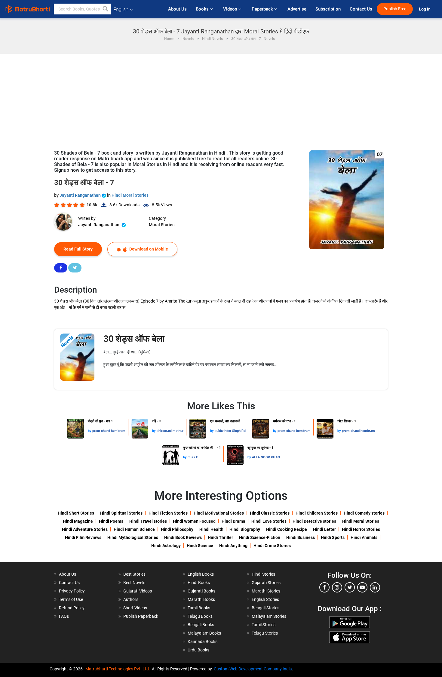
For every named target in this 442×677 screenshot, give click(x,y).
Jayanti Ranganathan (81, 195)
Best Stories (134, 574)
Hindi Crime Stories (272, 545)
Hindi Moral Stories (130, 195)
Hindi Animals (364, 537)
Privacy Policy (72, 591)
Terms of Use (71, 599)
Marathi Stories (266, 591)
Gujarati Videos (137, 591)
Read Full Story (78, 249)
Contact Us (361, 9)
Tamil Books (199, 607)
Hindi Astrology (166, 545)
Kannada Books (202, 641)
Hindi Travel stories (148, 521)
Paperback (263, 9)
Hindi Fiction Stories (168, 513)
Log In (425, 9)
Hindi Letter (324, 529)
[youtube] (362, 587)
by (90, 431)
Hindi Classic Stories (270, 513)
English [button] (120, 9)
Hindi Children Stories (317, 513)
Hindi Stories (263, 574)
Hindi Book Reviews (183, 537)
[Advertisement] (221, 99)
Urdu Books (198, 650)
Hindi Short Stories (76, 513)
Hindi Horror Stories (361, 529)
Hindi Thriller (220, 537)
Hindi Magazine (78, 521)
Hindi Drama (233, 521)
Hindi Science (200, 545)
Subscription (328, 9)
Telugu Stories (265, 633)
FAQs (64, 616)
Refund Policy (71, 607)
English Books (201, 574)
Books (203, 9)
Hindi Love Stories (269, 521)
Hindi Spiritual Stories (121, 513)
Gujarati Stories (266, 582)
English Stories (265, 599)
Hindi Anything (233, 545)
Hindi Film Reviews (83, 537)
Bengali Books (201, 624)
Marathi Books (201, 599)
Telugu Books (200, 616)
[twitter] (350, 587)
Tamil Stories (263, 624)
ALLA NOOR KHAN (266, 457)
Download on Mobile (148, 249)
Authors (130, 599)
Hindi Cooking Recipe (286, 529)
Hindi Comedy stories (364, 513)
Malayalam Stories (269, 616)
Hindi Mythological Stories (132, 537)
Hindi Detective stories (314, 521)
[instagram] (337, 587)
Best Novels (134, 582)
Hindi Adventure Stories (85, 529)
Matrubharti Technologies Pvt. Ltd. (118, 668)
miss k (193, 457)
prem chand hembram (108, 431)
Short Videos (135, 607)
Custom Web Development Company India (253, 668)
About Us (177, 9)
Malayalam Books (204, 633)
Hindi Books (199, 582)
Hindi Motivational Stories (219, 513)
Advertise (296, 9)
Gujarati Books (201, 591)
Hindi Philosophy (177, 529)
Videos (230, 9)
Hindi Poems (111, 521)
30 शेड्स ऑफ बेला (133, 339)
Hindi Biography (244, 529)
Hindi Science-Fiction (259, 537)
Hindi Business (300, 537)
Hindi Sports (333, 537)
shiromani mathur (170, 431)
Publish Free (394, 9)
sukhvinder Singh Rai (230, 431)
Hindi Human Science (134, 529)
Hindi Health (211, 529)
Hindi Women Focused (194, 521)
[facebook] (324, 587)
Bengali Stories (265, 607)
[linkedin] (375, 587)
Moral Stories (161, 224)
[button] (105, 9)
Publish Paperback (140, 616)
